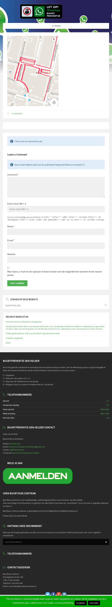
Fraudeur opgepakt (14, 338)
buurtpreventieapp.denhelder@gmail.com (26, 446)
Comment (13, 174)
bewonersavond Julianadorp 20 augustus (24, 321)
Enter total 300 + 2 (16, 203)
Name (11, 226)
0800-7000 (104, 413)
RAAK (8, 342)
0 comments (17, 113)
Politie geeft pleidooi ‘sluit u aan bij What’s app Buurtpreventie (33, 333)
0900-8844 (104, 409)
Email (11, 240)
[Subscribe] (106, 542)
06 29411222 (15, 443)
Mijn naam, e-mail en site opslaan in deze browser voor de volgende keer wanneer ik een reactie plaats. (54, 273)
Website (11, 254)
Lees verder (94, 603)
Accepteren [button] (80, 603)
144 (107, 417)
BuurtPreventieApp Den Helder (26, 453)
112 (107, 400)
